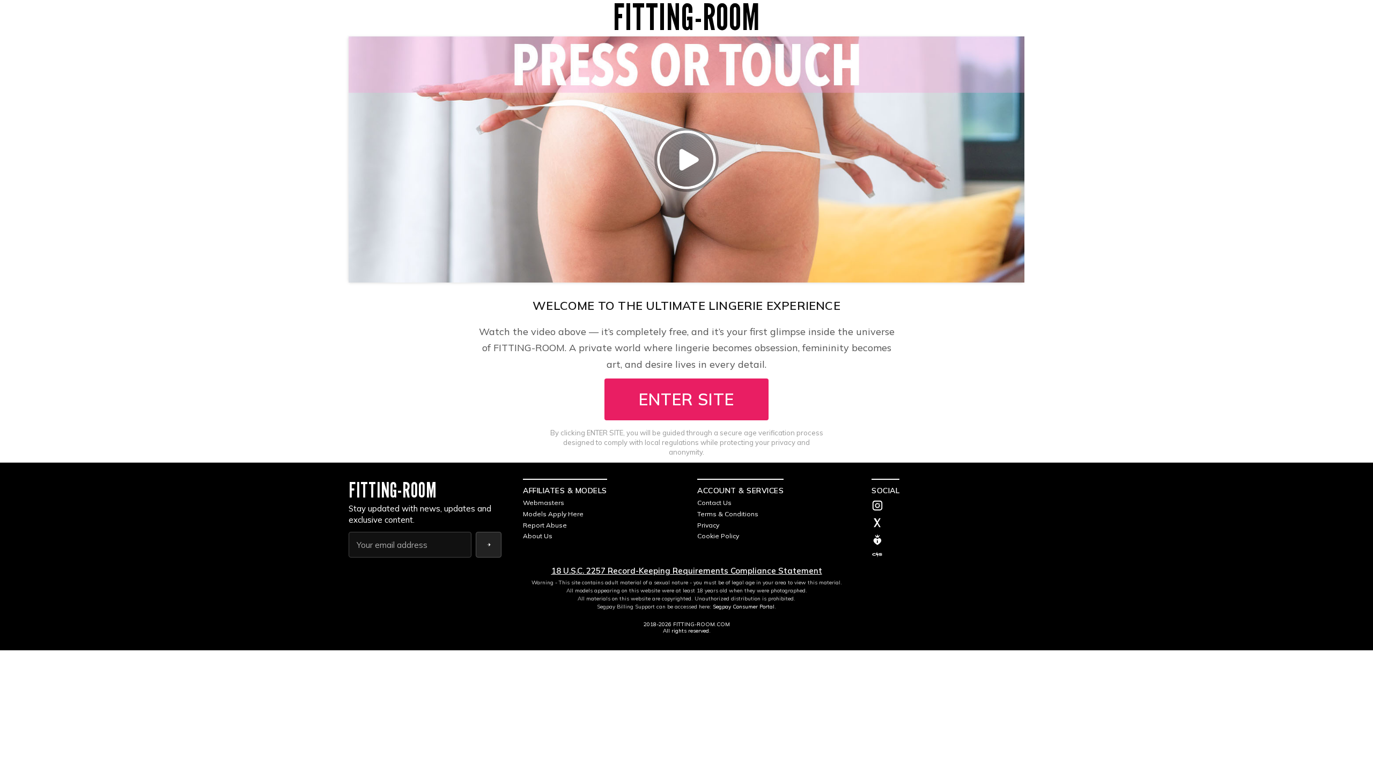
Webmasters (543, 503)
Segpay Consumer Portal (743, 606)
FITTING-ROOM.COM (701, 624)
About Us (537, 536)
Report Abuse (545, 525)
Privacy (708, 525)
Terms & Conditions (727, 514)
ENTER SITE (686, 399)
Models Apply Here (553, 514)
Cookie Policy (718, 536)
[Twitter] (948, 524)
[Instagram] (948, 507)
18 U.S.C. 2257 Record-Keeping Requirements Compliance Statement (686, 571)
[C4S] (948, 555)
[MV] (948, 540)
